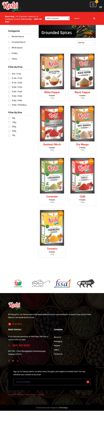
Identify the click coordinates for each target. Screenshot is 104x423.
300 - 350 (17, 96)
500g (14, 131)
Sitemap (41, 394)
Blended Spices (18, 36)
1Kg (13, 135)
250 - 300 (17, 92)
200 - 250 (17, 87)
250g (14, 127)
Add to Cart (53, 100)
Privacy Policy (30, 394)
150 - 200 (17, 83)
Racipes (57, 345)
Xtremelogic (63, 408)
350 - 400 (17, 101)
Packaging (58, 341)
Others (14, 59)
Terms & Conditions (15, 394)
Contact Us (58, 354)
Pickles (15, 53)
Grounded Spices (18, 42)
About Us (57, 337)
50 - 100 (17, 74)
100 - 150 (17, 78)
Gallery (56, 349)
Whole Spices (17, 47)
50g (13, 118)
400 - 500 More (20, 105)
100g (14, 122)
